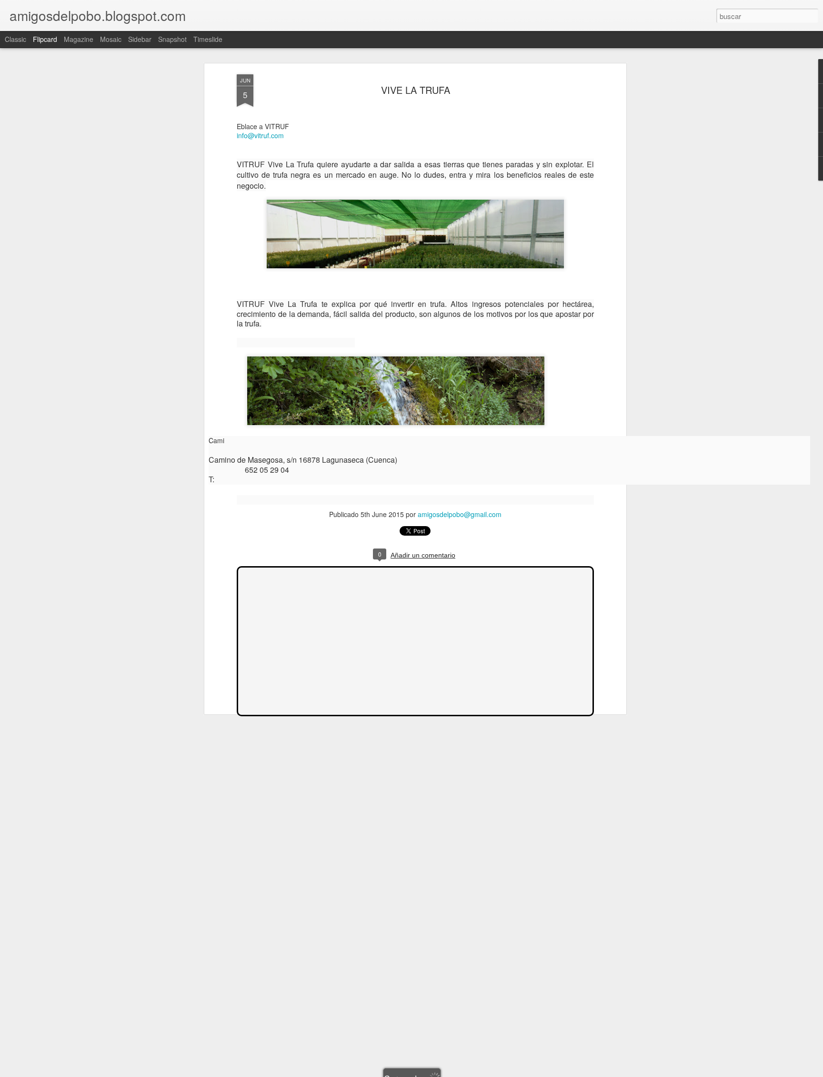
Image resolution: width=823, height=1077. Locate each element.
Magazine (78, 39)
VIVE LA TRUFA (415, 90)
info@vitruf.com (260, 135)
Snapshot (172, 39)
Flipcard (45, 39)
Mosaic (110, 39)
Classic (15, 39)
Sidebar (139, 39)
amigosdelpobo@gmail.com (460, 514)
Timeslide (207, 39)
